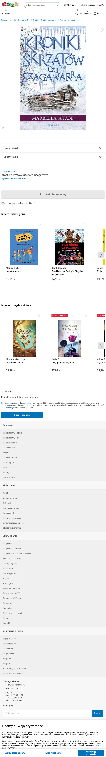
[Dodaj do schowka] (100, 29)
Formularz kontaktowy (15, 685)
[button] (57, 5)
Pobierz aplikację (87, 5)
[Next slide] (101, 255)
